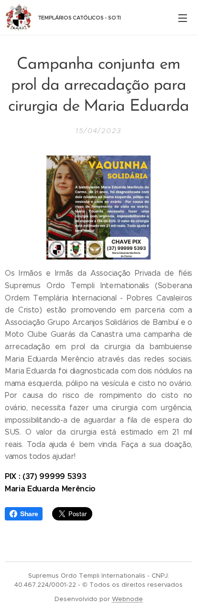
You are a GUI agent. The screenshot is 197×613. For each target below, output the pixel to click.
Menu (182, 17)
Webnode (127, 599)
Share (29, 514)
